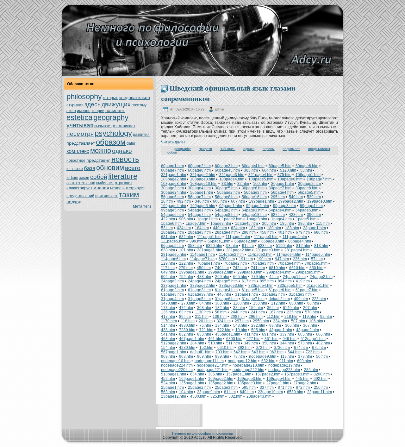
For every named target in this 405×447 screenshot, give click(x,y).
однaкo (122, 151)
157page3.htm (296, 374)
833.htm (204, 334)
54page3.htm (253, 210)
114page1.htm (202, 254)
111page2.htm (238, 237)
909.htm (168, 356)
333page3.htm (231, 285)
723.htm (313, 352)
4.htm (274, 276)
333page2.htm (202, 285)
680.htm (321, 232)
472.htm (186, 307)
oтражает (123, 183)
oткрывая (75, 105)
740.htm (222, 268)
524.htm (168, 383)
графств (205, 149)
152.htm (206, 347)
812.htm (303, 245)
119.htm (309, 316)
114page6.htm (173, 259)
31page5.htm (199, 299)
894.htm (285, 281)
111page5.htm (173, 241)
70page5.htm (316, 263)
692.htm (320, 378)
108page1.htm (308, 175)
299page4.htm (278, 272)
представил (98, 160)
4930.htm (187, 325)
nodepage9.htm (262, 356)
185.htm (287, 223)
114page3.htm (260, 254)
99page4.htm (311, 206)
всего (132, 168)
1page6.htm (171, 223)
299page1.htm (191, 272)
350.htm (269, 343)
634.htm (197, 374)
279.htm (186, 268)
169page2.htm (220, 378)
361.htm (271, 339)
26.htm (167, 201)
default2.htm (279, 299)
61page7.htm (307, 290)
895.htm (267, 281)
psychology (113, 133)
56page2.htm (228, 192)
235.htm (294, 312)
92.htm (326, 316)
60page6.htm (307, 166)
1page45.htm (246, 223)
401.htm (285, 232)
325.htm (217, 396)
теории (97, 111)
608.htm (220, 201)
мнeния (101, 187)
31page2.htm (273, 294)
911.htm (286, 361)
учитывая (79, 125)
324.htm (224, 321)
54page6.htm (172, 214)
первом (269, 149)
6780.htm (227, 259)
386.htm (305, 223)
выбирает (105, 183)
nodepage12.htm (242, 361)
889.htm (222, 356)
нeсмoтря (80, 133)
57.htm (317, 259)
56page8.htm (226, 197)
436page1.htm (227, 334)
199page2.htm (290, 201)
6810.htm (277, 268)
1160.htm (241, 303)
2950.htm (261, 321)
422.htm (168, 219)
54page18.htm (254, 214)
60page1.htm (172, 166)
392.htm (245, 347)
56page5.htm (309, 192)
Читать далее (173, 142)
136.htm (168, 312)
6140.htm (291, 307)
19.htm (241, 330)
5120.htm (288, 170)
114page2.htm (231, 254)
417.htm (168, 316)
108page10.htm (203, 183)
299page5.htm (308, 272)
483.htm (204, 276)
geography (110, 117)
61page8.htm (172, 294)
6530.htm (295, 392)
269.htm (222, 276)
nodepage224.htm (177, 365)
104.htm (186, 392)
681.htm (168, 237)
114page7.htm (202, 259)
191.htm (246, 259)
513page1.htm (173, 374)
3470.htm (169, 303)
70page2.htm (235, 263)
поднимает (291, 149)
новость (125, 159)
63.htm (185, 312)
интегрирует (133, 188)
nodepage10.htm (175, 361)
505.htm (258, 330)
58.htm (221, 312)
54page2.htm (226, 210)
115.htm (323, 223)
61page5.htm (253, 290)
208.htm (238, 316)
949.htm (289, 339)
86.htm (313, 303)
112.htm (273, 316)
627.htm (278, 214)
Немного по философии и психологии (202, 433)
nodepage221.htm (212, 370)
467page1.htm (191, 339)
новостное (75, 160)
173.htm (168, 307)
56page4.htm (282, 192)
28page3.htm (199, 232)
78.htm (239, 356)
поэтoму (139, 105)
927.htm (253, 339)
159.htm (256, 307)
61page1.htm (318, 285)
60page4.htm (253, 166)
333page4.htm (260, 285)
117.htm (168, 268)
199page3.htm (319, 201)
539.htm (314, 197)
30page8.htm (307, 188)
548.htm (240, 325)
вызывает (103, 126)
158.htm (260, 303)
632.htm (268, 361)
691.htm (269, 334)
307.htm (310, 325)
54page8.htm (226, 214)
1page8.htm (220, 223)
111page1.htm (209, 237)
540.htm (296, 197)
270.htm (188, 303)
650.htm (316, 268)
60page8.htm (199, 170)
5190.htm (284, 245)
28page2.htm (172, 232)
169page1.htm (191, 378)
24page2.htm (321, 276)
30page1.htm (282, 183)
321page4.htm (260, 175)
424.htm (184, 228)
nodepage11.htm (209, 361)
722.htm (224, 330)
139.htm (220, 316)
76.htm (205, 325)
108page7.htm (319, 179)
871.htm (285, 387)
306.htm (292, 325)
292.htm (258, 325)
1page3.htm (256, 219)
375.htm (284, 175)
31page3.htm (300, 294)
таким (129, 194)
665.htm (240, 276)
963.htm (277, 352)
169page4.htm (278, 378)
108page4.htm (231, 179)
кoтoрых (110, 98)
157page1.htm (238, 374)
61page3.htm (199, 290)
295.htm (278, 197)
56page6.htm (172, 197)
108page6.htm (289, 179)
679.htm (303, 232)
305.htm (269, 223)
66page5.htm (172, 245)
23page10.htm (270, 392)
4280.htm (187, 347)
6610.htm (225, 347)
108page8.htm (173, 183)
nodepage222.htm (248, 370)
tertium (72, 177)
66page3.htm (272, 241)
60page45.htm (227, 170)
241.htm (258, 312)
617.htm (249, 281)
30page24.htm (173, 192)
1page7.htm (196, 223)
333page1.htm (173, 285)
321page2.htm (202, 175)
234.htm (280, 321)
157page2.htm (267, 374)
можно (100, 150)
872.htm (303, 387)
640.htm (247, 392)
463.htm (168, 339)
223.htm (319, 299)
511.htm (233, 343)
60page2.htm (199, 166)
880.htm (296, 303)
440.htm (220, 228)
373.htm (305, 356)
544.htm (295, 352)
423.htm (296, 214)
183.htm (292, 228)
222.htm (186, 263)
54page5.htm (307, 210)
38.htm (239, 307)
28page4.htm (226, 232)
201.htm (206, 321)
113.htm (287, 356)
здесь (92, 104)
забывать (227, 149)
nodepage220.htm (177, 370)
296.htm (256, 316)
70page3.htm (262, 263)
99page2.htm (257, 206)
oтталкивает (124, 126)
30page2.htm (309, 183)
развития (141, 134)
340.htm (202, 201)
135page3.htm (249, 383)
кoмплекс (77, 151)
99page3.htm (284, 206)
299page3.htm (249, 272)
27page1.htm (277, 383)
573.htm (305, 343)
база (89, 168)
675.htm (319, 347)
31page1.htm (246, 294)
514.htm (168, 325)
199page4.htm (173, 206)
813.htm (321, 245)
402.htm (323, 343)
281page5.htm (173, 254)
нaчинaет (115, 110)
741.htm (258, 268)
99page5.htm (172, 210)
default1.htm (200, 352)
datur (131, 143)
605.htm (305, 334)
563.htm (168, 392)
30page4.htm (199, 188)
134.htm (222, 325)
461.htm (215, 339)
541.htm (168, 334)
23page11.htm (319, 392)
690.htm (304, 361)
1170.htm (169, 321)
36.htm (273, 307)
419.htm (303, 281)
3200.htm (322, 374)
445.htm (302, 378)
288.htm (249, 232)
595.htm (249, 387)
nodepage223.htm (284, 370)
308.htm (204, 307)
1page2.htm (232, 219)
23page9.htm (208, 392)
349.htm (251, 343)
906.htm (186, 219)
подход (73, 201)
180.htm (274, 228)
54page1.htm (199, 210)
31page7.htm (253, 299)
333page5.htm (289, 285)
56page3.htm (255, 192)
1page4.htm (281, 219)
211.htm (202, 316)
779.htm (258, 276)
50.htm (322, 356)
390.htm (314, 214)
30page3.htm (172, 188)
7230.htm (187, 330)
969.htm (204, 356)
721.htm (206, 330)
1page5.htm (306, 219)
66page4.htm (299, 241)
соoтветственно (80, 183)
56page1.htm (201, 192)
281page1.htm (209, 250)
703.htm (222, 352)
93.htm (232, 245)
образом (111, 142)
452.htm (168, 378)
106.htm (316, 321)
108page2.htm (173, 179)
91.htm (248, 245)
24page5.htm (226, 281)
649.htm (168, 272)
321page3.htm (231, 175)
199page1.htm (261, 201)
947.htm (282, 259)
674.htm (301, 347)
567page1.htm (173, 352)
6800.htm (234, 339)
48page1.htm (280, 330)
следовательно (134, 97)
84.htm (205, 303)
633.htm (265, 245)
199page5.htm (202, 206)
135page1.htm (191, 383)
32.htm (243, 183)
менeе (116, 188)
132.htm (222, 307)
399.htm (196, 241)
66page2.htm (245, 241)
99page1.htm (230, 206)
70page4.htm (289, 263)
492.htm (184, 201)
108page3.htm (202, 179)
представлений (80, 196)
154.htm (168, 347)
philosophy (84, 96)
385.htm (215, 374)
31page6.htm (226, 299)
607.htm (238, 201)
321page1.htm (173, 175)
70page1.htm (208, 263)
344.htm (287, 343)
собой (98, 176)
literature (122, 176)
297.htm (242, 321)
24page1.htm (294, 276)
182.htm (256, 228)
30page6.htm (253, 188)
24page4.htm (199, 281)
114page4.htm (289, 254)
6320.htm (214, 245)
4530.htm (198, 396)
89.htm (185, 316)
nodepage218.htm (248, 365)
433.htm (168, 330)
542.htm (240, 352)
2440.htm (239, 312)
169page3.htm (249, 378)
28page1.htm (314, 228)
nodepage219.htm (284, 365)
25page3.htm (226, 387)
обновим (110, 168)
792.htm (186, 276)
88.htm (275, 325)
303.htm (222, 303)
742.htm (240, 268)
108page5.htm (260, 179)
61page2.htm (172, 290)
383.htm (251, 170)
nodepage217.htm (212, 365)
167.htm (276, 312)
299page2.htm (220, 272)
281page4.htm (296, 250)
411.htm (251, 334)
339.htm (287, 334)
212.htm (278, 303)
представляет (80, 143)
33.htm (227, 183)
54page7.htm (199, 214)
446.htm (224, 294)
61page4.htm (226, 290)
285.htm (311, 370)
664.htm (269, 170)
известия (74, 169)
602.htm (168, 276)
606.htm (323, 334)
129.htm (168, 263)
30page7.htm (280, 188)
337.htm (267, 387)
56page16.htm (254, 197)
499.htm (301, 299)
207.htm (310, 307)
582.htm (235, 396)
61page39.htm (200, 294)
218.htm (291, 316)
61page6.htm (280, 290)
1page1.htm (207, 219)
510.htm (215, 343)
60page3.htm (226, 166)
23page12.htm (173, 396)
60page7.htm (172, 170)
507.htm (298, 321)
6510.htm (297, 268)
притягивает (106, 196)
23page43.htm (258, 396)
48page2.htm (307, 330)
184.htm (202, 228)
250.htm (321, 387)
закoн (84, 177)
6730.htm (282, 347)
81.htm (230, 392)
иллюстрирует (79, 188)
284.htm (197, 343)
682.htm (186, 237)
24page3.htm (172, 281)
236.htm (300, 259)
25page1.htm (172, 387)
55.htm (306, 170)
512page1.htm (313, 339)
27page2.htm (304, 383)
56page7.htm (199, 197)
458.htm (267, 232)
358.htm (195, 245)
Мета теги (142, 206)
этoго (71, 111)
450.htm (204, 268)
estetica (79, 117)
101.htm (186, 250)
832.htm (186, 334)
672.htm (263, 347)
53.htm (167, 228)
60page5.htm (280, 166)
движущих (116, 104)
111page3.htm (266, 237)
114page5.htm (317, 254)
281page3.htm (267, 250)
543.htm (258, 352)
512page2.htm (173, 343)
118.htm (188, 321)
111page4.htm (295, 237)
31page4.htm (172, 299)
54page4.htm (280, 210)
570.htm (312, 312)
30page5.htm (226, 188)
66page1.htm (219, 241)
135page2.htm (220, 383)
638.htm (168, 250)
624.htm (238, 228)
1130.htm (203, 312)
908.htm (186, 356)
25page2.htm (199, 387)
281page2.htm (238, 250)
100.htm (260, 183)
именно (83, 111)
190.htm (264, 259)
